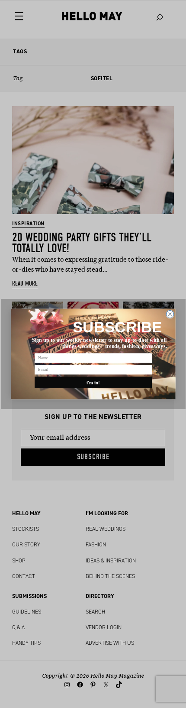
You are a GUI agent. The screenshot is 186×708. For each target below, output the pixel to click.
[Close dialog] (169, 314)
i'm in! (93, 382)
